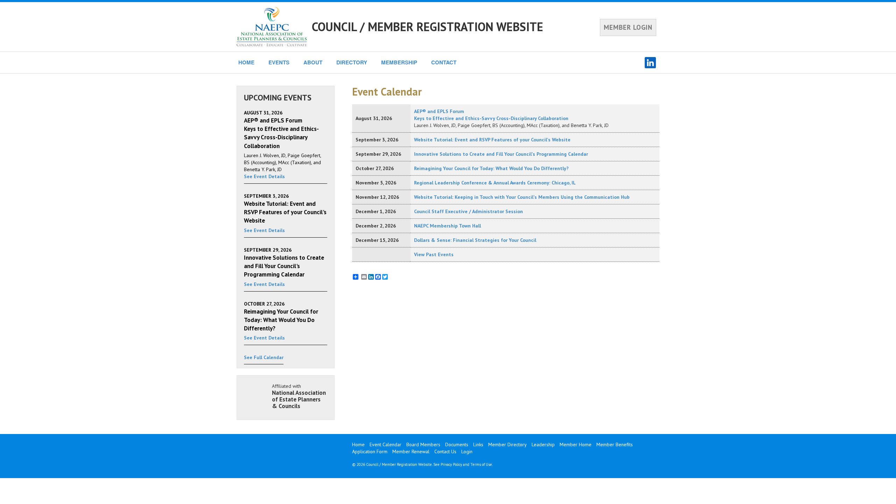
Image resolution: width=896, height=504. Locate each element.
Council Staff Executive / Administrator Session (468, 211)
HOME (246, 62)
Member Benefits (614, 444)
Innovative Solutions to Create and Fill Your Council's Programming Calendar (501, 154)
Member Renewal (410, 451)
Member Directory (507, 444)
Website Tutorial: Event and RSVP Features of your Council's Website (492, 139)
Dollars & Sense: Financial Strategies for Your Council (475, 240)
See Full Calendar (264, 357)
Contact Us (445, 451)
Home (358, 444)
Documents (456, 444)
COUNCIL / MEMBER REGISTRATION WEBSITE (427, 26)
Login (466, 451)
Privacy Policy (451, 464)
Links (478, 444)
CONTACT (443, 62)
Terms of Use (481, 464)
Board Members (423, 444)
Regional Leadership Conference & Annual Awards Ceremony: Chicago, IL (495, 183)
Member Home (576, 444)
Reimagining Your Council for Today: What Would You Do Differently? (491, 168)
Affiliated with (299, 396)
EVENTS (278, 62)
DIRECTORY (351, 62)
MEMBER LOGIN (628, 27)
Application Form (369, 451)
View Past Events (434, 254)
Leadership (543, 444)
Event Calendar (385, 444)
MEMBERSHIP (399, 62)
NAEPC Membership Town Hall (447, 226)
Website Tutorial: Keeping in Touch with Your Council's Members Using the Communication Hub (522, 197)
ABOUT (312, 62)
